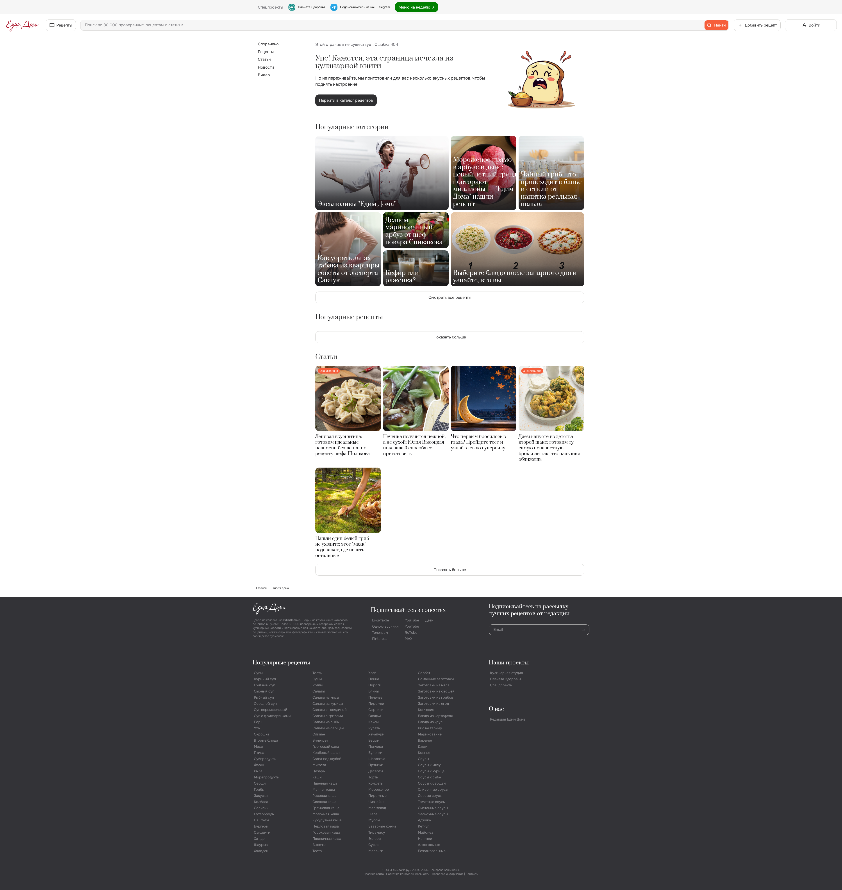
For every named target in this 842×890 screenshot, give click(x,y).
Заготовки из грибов (435, 697)
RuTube (411, 632)
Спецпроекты (501, 685)
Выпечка (319, 844)
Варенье (425, 740)
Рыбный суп (264, 697)
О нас (496, 709)
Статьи (264, 59)
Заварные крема (382, 826)
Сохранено (268, 44)
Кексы (373, 722)
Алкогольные (429, 844)
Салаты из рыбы (325, 722)
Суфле (373, 844)
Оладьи (374, 716)
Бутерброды (264, 814)
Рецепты (266, 51)
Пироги (374, 685)
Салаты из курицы (327, 703)
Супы (258, 673)
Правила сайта (374, 874)
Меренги (375, 851)
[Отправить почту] (583, 630)
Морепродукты (266, 777)
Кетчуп (423, 826)
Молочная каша (325, 814)
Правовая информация (447, 874)
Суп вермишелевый (270, 709)
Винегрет (320, 740)
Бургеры (261, 826)
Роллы (317, 685)
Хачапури (376, 734)
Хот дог (260, 838)
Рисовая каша (324, 795)
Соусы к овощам (432, 783)
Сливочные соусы (433, 789)
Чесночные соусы (433, 814)
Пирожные (377, 795)
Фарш (259, 765)
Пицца (373, 679)
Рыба (258, 771)
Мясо (258, 746)
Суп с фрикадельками (272, 716)
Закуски (261, 795)
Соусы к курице (431, 771)
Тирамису (376, 832)
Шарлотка (376, 758)
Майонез (425, 832)
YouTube (412, 620)
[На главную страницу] (22, 25)
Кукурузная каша (327, 820)
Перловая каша (325, 826)
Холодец (261, 851)
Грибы (259, 789)
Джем (422, 746)
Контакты (472, 874)
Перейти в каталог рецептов (346, 100)
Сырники (376, 709)
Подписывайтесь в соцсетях (408, 610)
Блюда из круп (430, 722)
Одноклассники (385, 626)
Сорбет (424, 673)
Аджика (424, 820)
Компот (424, 752)
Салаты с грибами (327, 716)
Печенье (375, 697)
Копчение (426, 709)
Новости (266, 67)
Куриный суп (265, 679)
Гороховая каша (326, 832)
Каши (317, 777)
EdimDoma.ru (292, 620)
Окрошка (261, 734)
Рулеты (374, 728)
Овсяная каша (324, 801)
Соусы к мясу (429, 765)
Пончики (375, 746)
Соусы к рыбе (429, 777)
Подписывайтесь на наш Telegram (365, 7)
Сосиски (261, 808)
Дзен (429, 620)
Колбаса (261, 801)
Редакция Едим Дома (508, 719)
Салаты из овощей (328, 728)
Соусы (423, 758)
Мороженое (378, 789)
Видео (264, 75)
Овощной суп (265, 703)
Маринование (430, 734)
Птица (259, 752)
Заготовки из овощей (436, 691)
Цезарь (318, 771)
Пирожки (376, 703)
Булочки (375, 752)
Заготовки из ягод (433, 703)
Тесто (317, 851)
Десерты (375, 771)
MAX (408, 638)
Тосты (317, 673)
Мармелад (377, 808)
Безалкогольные (432, 851)
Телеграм (380, 632)
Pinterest (379, 638)
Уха (257, 728)
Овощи (260, 783)
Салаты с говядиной (329, 709)
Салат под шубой (326, 758)
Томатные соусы (432, 801)
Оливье (318, 734)
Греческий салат (326, 746)
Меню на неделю (414, 7)
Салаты (318, 691)
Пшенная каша (324, 783)
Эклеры (374, 838)
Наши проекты (509, 662)
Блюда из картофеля (435, 716)
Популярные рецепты (281, 662)
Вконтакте (380, 620)
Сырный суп (264, 691)
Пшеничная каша (326, 838)
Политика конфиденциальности (408, 874)
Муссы (374, 820)
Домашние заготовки (436, 679)
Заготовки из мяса (434, 685)
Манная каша (323, 789)
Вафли (373, 740)
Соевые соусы (430, 795)
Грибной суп (264, 685)
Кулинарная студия (506, 673)
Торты (373, 777)
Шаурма (261, 844)
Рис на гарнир (430, 728)
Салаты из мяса (325, 697)
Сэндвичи (262, 832)
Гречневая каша (325, 808)
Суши (317, 679)
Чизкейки (376, 801)
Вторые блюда (266, 740)
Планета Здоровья (311, 7)
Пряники (375, 765)
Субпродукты (265, 758)
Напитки (425, 838)
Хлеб (372, 673)
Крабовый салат (326, 752)
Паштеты (261, 820)
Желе (372, 814)
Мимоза (319, 765)
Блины (373, 691)
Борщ (258, 722)
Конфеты (375, 783)
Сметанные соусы (433, 808)
